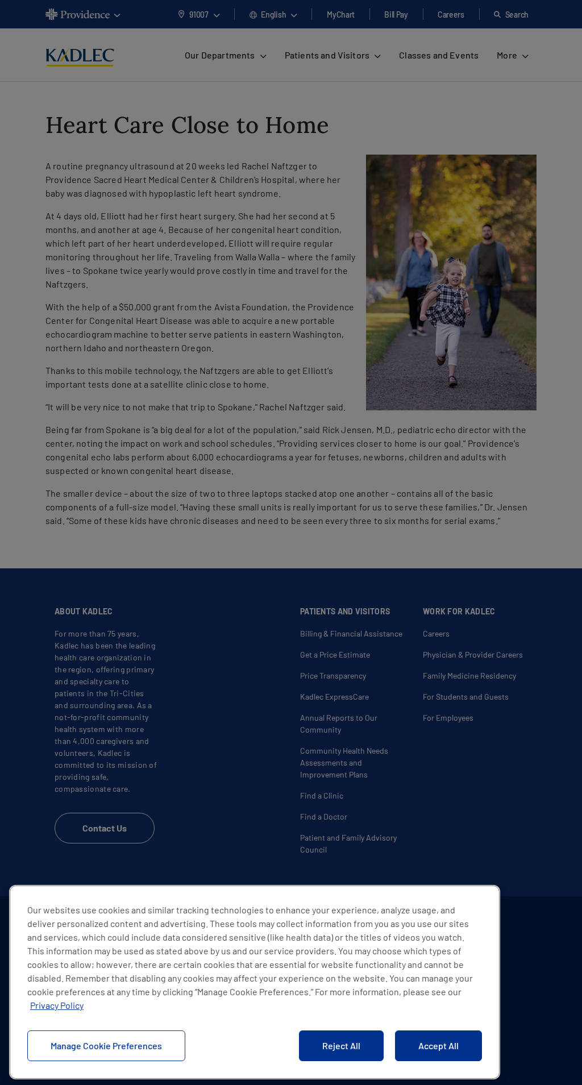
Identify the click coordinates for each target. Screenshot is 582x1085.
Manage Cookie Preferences (106, 1045)
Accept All (438, 1045)
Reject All (341, 1045)
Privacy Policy (57, 1005)
